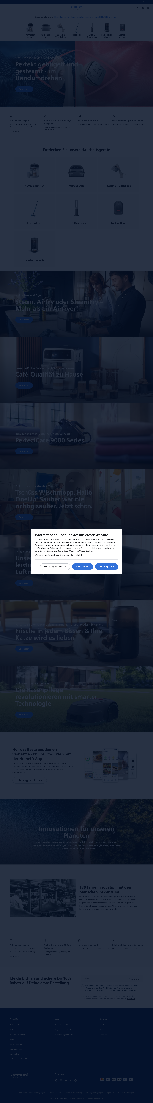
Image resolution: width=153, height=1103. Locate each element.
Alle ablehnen (82, 566)
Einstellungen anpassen (55, 566)
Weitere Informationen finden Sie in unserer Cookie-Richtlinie (59, 555)
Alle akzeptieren (106, 566)
